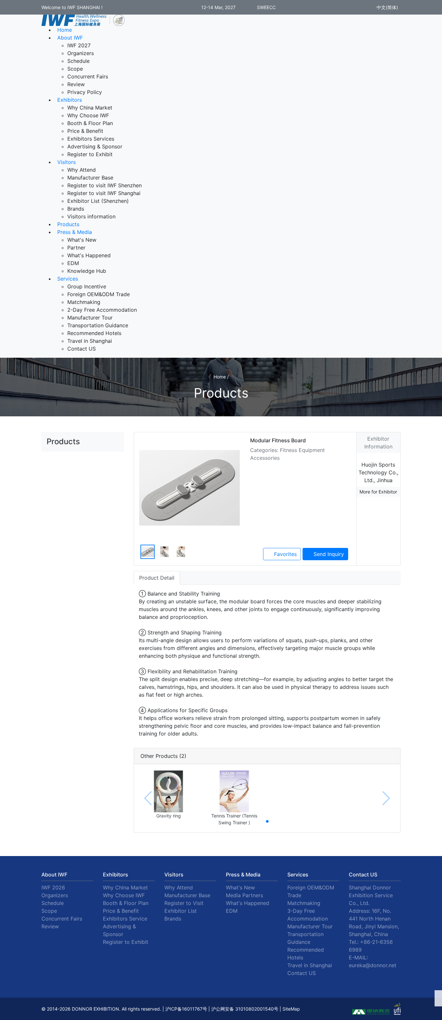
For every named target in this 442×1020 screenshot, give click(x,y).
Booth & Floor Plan (90, 123)
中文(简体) (386, 7)
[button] (267, 821)
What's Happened (89, 255)
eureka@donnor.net (372, 965)
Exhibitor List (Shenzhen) (98, 201)
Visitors (66, 162)
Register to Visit (184, 903)
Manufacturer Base (90, 177)
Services (67, 278)
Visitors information (91, 216)
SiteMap (291, 1009)
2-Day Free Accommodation (102, 310)
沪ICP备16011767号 (186, 1009)
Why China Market (89, 107)
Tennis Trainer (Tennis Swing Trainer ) (234, 819)
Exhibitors (69, 100)
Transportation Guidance (97, 325)
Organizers (80, 53)
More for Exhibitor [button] (378, 491)
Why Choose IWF (88, 115)
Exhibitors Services (90, 138)
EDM (73, 263)
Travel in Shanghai (89, 341)
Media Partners (244, 895)
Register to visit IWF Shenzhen (104, 185)
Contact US (81, 348)
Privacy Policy (84, 92)
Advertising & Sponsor (94, 146)
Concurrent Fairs (87, 76)
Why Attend (81, 170)
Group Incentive (86, 286)
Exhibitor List (180, 911)
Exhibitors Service (125, 918)
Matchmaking (83, 302)
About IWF (70, 37)
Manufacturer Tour (90, 317)
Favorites (284, 554)
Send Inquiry (328, 554)
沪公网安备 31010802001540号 (244, 1009)
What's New (81, 240)
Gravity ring (168, 815)
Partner (76, 247)
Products (68, 224)
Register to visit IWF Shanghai (103, 193)
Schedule (78, 61)
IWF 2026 (53, 887)
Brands (75, 208)
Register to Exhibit (90, 154)
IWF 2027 (79, 45)
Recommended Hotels (94, 333)
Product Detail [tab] (156, 577)
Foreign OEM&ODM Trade (98, 294)
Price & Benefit (85, 131)
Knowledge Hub (86, 271)
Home (64, 30)
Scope (75, 68)
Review (76, 84)
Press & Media (74, 232)
